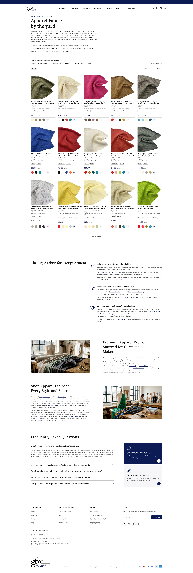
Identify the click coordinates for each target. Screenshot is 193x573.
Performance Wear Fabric (130, 297)
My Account (157, 8)
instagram (129, 524)
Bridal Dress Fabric (72, 416)
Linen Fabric (132, 366)
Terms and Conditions (97, 515)
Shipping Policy (95, 523)
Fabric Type (74, 8)
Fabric (33, 511)
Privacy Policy (94, 511)
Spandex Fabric (114, 292)
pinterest (134, 524)
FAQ (60, 515)
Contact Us (62, 519)
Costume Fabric (41, 418)
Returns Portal (63, 523)
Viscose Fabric (117, 272)
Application (97, 8)
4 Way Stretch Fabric (135, 292)
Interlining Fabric (121, 319)
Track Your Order (65, 511)
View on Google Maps (44, 541)
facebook (124, 524)
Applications (41, 16)
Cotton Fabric (104, 272)
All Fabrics (61, 8)
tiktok (138, 524)
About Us (34, 515)
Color (108, 8)
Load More (96, 237)
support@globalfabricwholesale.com (48, 538)
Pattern (118, 8)
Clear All (34, 69)
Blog (32, 523)
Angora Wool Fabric (153, 311)
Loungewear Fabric (44, 397)
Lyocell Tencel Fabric (138, 368)
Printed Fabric (130, 8)
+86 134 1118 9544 (41, 535)
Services (33, 519)
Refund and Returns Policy (98, 519)
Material (85, 8)
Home (33, 16)
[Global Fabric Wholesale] (32, 8)
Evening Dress (62, 397)
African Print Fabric (51, 405)
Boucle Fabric (104, 314)
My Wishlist (161, 8)
